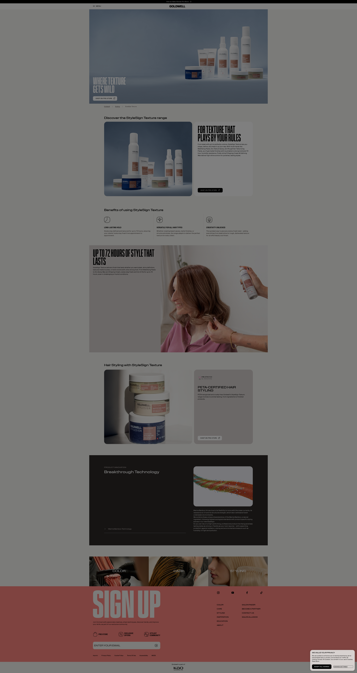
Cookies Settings (340, 667)
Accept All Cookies (321, 667)
